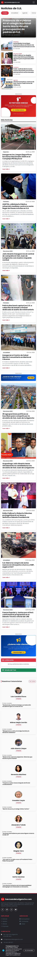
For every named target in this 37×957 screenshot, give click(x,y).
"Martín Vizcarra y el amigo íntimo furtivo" (15, 809)
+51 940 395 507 (8, 942)
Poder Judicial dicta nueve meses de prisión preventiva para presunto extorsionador (23, 70)
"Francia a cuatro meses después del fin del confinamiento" (16, 783)
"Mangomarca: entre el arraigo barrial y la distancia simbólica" (15, 731)
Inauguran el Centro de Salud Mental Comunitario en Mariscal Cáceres (16, 357)
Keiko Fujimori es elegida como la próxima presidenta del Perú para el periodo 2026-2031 (23, 57)
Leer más (5, 169)
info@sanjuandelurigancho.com (13, 939)
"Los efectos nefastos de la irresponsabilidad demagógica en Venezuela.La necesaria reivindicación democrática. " (16, 886)
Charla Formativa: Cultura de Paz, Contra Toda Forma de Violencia (23, 83)
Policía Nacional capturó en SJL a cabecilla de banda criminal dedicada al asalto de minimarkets (18, 307)
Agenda (24, 13)
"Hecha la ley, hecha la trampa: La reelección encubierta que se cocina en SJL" (16, 705)
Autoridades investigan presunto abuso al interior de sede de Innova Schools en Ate (24, 45)
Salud (23, 924)
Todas (5, 13)
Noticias (4, 919)
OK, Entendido (29, 950)
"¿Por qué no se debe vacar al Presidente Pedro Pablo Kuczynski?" (17, 860)
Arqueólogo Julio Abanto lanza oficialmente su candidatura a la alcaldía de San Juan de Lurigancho (18, 465)
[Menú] (33, 2)
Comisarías (24, 921)
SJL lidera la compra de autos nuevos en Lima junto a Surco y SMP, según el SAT (18, 565)
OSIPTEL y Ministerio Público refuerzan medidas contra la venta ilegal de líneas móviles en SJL (17, 206)
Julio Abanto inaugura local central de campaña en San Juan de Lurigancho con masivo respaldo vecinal (18, 257)
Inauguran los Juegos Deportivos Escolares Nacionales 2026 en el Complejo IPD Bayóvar (17, 156)
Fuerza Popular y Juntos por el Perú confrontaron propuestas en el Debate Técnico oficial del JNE (17, 614)
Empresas (5, 926)
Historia (4, 924)
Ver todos (32, 681)
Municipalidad (25, 919)
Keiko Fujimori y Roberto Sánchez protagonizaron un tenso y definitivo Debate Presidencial (17, 515)
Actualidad (14, 13)
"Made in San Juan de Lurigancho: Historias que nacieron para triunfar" (17, 757)
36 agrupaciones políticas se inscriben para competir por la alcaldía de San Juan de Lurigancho (18, 416)
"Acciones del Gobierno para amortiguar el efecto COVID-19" (18, 834)
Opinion (4, 921)
